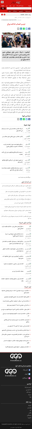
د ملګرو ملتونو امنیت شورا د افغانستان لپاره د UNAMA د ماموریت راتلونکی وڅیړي (13, 145)
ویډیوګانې (29, 415)
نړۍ (30, 410)
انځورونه (29, 418)
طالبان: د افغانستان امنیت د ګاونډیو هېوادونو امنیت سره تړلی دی (16, 314)
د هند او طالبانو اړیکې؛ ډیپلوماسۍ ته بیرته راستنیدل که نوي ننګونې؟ (14, 235)
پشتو (10, 5)
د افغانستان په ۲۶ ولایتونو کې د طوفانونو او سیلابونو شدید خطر (18, 191)
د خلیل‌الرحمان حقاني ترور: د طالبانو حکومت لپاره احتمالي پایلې (12, 227)
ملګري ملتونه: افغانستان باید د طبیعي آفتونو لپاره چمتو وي (16, 297)
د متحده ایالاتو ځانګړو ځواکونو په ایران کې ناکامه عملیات (12, 153)
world (22, 15)
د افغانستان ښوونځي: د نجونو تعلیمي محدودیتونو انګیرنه (17, 347)
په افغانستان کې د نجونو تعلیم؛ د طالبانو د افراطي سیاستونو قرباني (13, 250)
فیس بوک (25, 370)
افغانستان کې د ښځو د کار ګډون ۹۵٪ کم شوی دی (18, 326)
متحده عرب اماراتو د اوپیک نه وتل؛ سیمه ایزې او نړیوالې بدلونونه (18, 206)
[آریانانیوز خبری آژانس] (16, 2)
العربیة (29, 5)
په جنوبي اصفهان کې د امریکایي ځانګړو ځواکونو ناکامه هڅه (12, 161)
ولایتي (30, 413)
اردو (14, 5)
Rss (30, 397)
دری (7, 5)
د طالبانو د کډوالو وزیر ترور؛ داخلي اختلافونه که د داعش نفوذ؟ (12, 257)
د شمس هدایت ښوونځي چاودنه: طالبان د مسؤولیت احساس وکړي (16, 342)
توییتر (26, 374)
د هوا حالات (15, 11)
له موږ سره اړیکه (28, 11)
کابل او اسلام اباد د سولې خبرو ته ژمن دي (22, 203)
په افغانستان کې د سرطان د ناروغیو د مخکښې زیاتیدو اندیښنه (16, 301)
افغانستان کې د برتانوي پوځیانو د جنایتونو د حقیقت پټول (12, 280)
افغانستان (29, 408)
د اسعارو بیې (21, 11)
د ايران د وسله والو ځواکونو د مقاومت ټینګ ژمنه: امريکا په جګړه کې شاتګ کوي (12, 169)
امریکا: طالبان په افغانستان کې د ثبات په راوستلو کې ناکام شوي (12, 130)
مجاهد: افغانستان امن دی (17, 271)
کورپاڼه (29, 405)
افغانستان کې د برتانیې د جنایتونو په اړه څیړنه (13, 264)
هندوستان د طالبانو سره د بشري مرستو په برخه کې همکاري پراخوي (16, 321)
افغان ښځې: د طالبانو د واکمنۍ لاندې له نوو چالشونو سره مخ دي (15, 309)
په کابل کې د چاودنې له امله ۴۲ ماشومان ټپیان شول (18, 305)
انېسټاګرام (25, 378)
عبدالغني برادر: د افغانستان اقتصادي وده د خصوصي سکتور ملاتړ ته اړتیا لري (15, 335)
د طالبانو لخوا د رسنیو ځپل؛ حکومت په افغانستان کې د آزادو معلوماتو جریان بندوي (12, 242)
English (2, 5)
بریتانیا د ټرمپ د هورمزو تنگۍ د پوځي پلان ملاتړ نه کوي (19, 195)
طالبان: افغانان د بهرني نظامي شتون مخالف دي (12, 136)
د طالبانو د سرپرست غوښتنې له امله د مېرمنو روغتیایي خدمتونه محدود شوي (15, 292)
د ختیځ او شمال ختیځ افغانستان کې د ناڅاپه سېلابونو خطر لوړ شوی (17, 199)
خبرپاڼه (10, 11)
